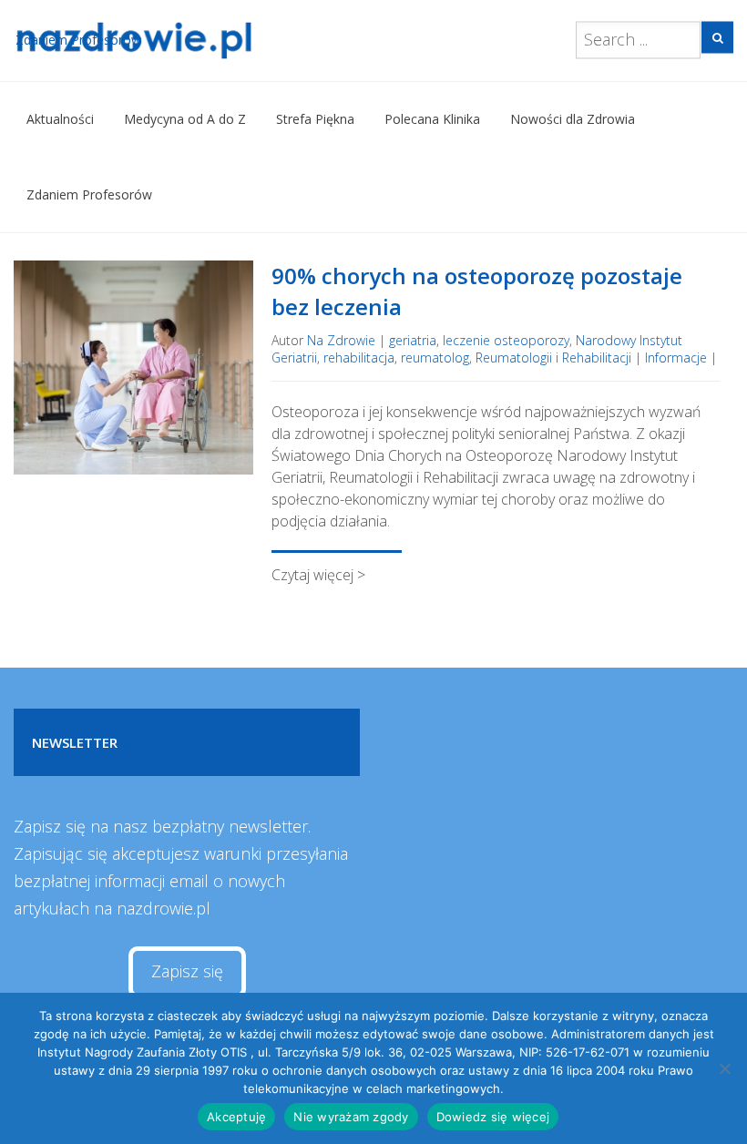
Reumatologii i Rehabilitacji (553, 357)
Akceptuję (236, 1116)
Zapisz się (187, 971)
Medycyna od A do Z (185, 119)
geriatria (412, 340)
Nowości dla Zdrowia (572, 119)
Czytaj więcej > (318, 575)
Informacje (676, 357)
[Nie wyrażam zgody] (724, 1068)
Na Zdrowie (341, 340)
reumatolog (435, 357)
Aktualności (60, 119)
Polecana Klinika (432, 119)
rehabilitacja (358, 357)
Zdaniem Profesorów (89, 194)
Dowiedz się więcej (493, 1116)
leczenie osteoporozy (506, 340)
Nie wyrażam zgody (350, 1116)
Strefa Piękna (315, 119)
